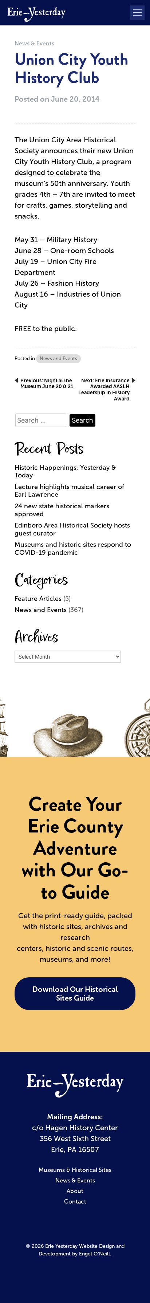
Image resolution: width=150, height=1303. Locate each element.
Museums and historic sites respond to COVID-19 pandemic (73, 548)
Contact (75, 1201)
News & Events (34, 43)
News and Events (58, 358)
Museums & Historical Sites (75, 1170)
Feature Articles (38, 598)
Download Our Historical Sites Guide (75, 993)
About (75, 1191)
